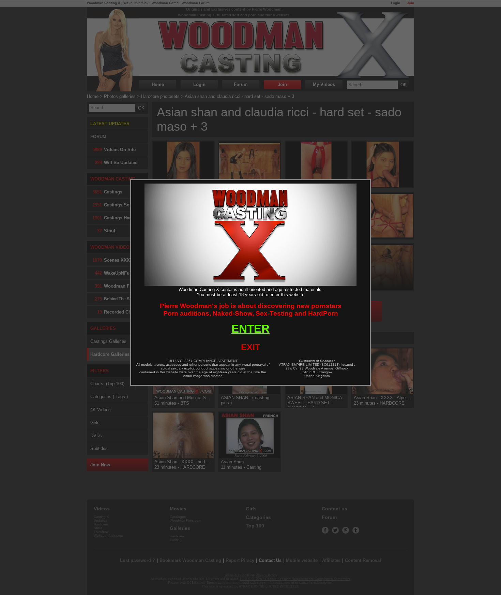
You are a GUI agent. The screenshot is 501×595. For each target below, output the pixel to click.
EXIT (250, 347)
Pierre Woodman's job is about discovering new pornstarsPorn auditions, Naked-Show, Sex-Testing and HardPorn (250, 309)
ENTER (250, 328)
